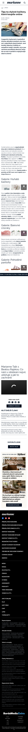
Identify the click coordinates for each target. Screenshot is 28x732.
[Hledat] (24, 2)
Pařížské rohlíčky (14, 649)
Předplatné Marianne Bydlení (12, 525)
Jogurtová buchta (6, 649)
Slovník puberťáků (13, 622)
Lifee (3, 612)
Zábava (4, 573)
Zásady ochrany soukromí (11, 545)
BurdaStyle (20, 720)
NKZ (8, 720)
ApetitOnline (6, 598)
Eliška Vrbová (5, 18)
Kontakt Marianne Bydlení (11, 535)
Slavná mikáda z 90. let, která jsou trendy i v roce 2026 (13, 660)
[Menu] (3, 2)
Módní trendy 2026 (11, 625)
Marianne (20, 716)
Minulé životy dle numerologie (17, 633)
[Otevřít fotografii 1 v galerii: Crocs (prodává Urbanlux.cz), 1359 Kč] (5, 233)
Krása (4, 567)
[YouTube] (9, 518)
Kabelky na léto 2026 (6, 637)
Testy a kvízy (21, 622)
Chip (3, 608)
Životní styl (6, 570)
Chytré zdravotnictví (6, 636)
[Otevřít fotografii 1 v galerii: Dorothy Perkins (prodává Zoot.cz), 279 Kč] (5, 187)
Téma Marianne (7, 590)
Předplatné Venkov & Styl (11, 528)
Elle (3, 602)
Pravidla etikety (5, 622)
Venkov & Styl (7, 593)
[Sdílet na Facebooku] (9, 402)
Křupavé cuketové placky (7, 644)
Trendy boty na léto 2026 (17, 636)
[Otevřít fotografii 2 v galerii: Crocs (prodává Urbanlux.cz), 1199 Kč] (15, 233)
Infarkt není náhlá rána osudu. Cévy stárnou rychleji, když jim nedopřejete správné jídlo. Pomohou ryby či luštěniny (13, 701)
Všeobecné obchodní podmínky (12, 551)
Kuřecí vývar (20, 647)
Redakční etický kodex (9, 541)
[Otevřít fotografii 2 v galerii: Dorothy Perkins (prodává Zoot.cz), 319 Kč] (15, 187)
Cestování (12, 624)
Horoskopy (6, 583)
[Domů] (14, 2)
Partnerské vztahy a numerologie (9, 634)
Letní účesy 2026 (16, 637)
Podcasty (5, 586)
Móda (6, 7)
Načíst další (14, 446)
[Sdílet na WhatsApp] (19, 402)
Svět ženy (5, 605)
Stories (4, 580)
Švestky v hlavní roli (18, 644)
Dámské (20, 718)
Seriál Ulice (20, 634)
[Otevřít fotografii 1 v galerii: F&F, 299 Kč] (5, 267)
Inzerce (4, 558)
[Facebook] (3, 518)
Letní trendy (18, 625)
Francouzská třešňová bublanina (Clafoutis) (11, 646)
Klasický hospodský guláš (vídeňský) (14, 652)
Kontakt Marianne (8, 531)
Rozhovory (6, 576)
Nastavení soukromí (9, 548)
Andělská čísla (5, 624)
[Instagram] (6, 518)
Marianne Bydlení (13, 505)
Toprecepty (6, 615)
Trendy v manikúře (6, 633)
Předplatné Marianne (9, 522)
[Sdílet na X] (12, 402)
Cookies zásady (7, 554)
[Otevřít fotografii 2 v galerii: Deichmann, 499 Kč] (15, 267)
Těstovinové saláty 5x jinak (8, 655)
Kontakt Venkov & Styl (10, 538)
